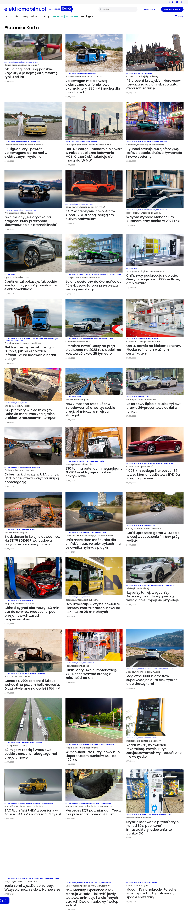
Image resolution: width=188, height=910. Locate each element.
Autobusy (81, 274)
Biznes (140, 142)
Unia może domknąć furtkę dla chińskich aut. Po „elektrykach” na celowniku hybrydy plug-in (93, 544)
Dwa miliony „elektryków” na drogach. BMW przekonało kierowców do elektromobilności (30, 221)
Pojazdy (29, 62)
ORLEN (67, 142)
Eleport (86, 745)
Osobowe (81, 74)
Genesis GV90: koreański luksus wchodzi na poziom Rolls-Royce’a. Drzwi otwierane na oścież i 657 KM (32, 685)
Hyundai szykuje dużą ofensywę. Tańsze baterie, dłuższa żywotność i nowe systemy (154, 153)
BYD (139, 73)
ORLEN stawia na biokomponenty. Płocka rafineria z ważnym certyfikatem (153, 350)
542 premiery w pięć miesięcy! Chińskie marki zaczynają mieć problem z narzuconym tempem (31, 414)
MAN (23, 878)
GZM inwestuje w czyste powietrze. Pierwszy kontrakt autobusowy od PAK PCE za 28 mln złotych (93, 608)
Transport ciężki (113, 274)
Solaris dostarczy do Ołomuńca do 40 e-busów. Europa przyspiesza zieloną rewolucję (93, 285)
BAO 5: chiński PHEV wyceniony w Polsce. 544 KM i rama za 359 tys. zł (32, 812)
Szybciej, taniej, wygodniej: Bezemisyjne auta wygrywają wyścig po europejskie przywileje (152, 596)
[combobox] (117, 9)
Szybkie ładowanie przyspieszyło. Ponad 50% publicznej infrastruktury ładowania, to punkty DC (152, 828)
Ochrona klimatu (145, 339)
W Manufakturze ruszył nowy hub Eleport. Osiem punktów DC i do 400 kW (92, 756)
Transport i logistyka (13, 340)
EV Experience (82, 883)
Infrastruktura (78, 142)
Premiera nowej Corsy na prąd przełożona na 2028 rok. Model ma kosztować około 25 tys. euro (93, 350)
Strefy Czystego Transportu (161, 585)
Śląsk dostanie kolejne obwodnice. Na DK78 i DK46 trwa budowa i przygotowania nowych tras (32, 540)
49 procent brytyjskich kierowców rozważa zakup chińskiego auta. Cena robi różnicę (153, 84)
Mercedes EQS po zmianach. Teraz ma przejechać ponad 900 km (93, 812)
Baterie (141, 669)
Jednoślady (21, 62)
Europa (145, 73)
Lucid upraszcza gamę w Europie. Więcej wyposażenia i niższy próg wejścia (153, 537)
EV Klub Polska (95, 883)
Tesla (38, 467)
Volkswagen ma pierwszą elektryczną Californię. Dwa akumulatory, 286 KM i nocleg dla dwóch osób (92, 87)
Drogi (79, 397)
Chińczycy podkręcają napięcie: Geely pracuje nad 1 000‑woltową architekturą (153, 279)
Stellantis (108, 339)
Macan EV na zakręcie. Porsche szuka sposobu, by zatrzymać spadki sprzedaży (151, 893)
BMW (25, 210)
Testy (25, 16)
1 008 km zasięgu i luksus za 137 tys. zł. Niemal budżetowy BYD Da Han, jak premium (153, 474)
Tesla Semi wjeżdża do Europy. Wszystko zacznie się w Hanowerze (32, 887)
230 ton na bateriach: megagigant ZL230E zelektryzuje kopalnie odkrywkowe (93, 472)
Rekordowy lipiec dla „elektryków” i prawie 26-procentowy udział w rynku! (154, 408)
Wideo (34, 16)
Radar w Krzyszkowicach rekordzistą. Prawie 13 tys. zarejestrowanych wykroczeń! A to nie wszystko (154, 751)
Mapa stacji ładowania (65, 16)
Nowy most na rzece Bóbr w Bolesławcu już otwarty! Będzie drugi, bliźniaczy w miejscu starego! (90, 410)
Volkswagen (90, 74)
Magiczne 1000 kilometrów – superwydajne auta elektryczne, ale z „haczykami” (152, 680)
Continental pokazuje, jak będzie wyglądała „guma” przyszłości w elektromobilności (30, 285)
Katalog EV (87, 16)
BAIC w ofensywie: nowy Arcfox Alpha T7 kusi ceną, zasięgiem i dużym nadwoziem (90, 215)
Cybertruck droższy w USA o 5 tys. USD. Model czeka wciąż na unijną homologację (31, 478)
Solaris (102, 274)
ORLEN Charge (91, 142)
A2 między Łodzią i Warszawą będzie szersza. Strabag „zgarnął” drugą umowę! (31, 754)
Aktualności (12, 16)
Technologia (161, 210)
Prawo (37, 62)
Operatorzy (109, 745)
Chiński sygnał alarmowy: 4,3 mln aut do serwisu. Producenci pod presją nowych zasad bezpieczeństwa (31, 614)
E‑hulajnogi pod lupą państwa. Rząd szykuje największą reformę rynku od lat (31, 73)
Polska (39, 743)
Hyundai (147, 142)
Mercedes (87, 803)
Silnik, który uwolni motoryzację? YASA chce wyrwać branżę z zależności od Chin (91, 674)
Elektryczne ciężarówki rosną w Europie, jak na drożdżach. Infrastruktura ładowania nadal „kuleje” (30, 353)
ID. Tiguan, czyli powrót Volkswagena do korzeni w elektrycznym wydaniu (25, 153)
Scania (36, 878)
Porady (45, 16)
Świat (91, 204)
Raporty (162, 815)
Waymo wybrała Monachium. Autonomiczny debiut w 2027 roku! (154, 219)
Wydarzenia (106, 883)
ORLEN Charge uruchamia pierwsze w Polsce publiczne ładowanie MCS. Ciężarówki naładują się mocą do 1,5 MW (94, 155)
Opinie (150, 73)
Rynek (26, 142)
